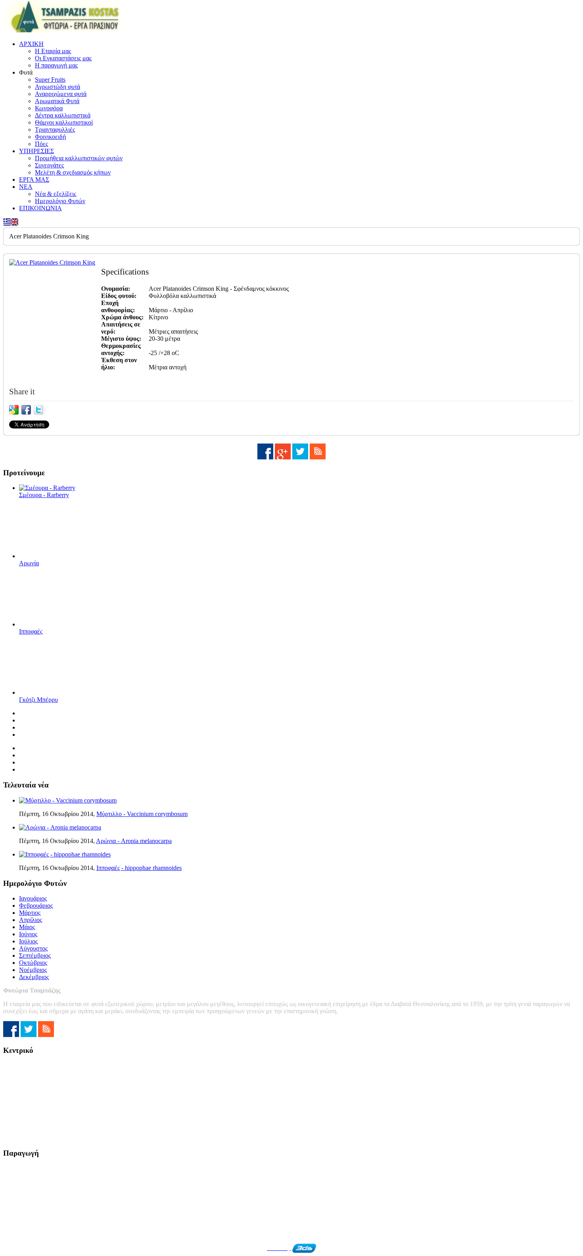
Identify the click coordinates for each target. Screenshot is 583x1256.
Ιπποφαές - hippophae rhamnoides (139, 867)
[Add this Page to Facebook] (26, 410)
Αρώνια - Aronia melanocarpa (134, 840)
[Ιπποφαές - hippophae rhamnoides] (65, 854)
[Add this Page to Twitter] (38, 410)
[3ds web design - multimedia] (304, 1248)
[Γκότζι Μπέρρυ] (58, 692)
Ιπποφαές (30, 631)
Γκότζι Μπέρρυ (38, 699)
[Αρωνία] (58, 556)
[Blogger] (318, 457)
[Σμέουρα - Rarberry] (47, 487)
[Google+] (283, 457)
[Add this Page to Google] (14, 410)
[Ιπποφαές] (58, 624)
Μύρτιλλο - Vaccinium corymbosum (142, 813)
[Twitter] (300, 457)
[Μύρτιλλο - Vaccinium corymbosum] (68, 800)
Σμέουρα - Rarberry (44, 495)
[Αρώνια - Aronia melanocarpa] (60, 827)
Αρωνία (29, 563)
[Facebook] (265, 457)
